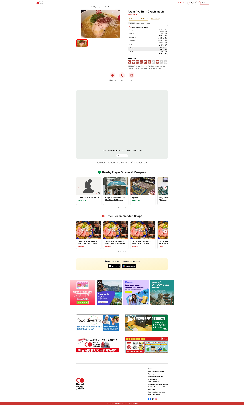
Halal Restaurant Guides (156, 371)
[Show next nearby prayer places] (165, 188)
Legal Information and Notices (158, 384)
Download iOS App (154, 374)
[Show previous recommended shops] (79, 231)
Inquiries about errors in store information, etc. (122, 162)
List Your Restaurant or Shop (157, 387)
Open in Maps (122, 156)
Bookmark (134, 19)
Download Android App (155, 376)
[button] (122, 75)
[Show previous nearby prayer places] (79, 188)
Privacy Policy (152, 379)
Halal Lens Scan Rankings (156, 392)
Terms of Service (153, 381)
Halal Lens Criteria (154, 394)
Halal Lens (151, 389)
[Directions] (112, 75)
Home (150, 369)
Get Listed (181, 3)
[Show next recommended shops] (165, 231)
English (204, 3)
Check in (145, 19)
